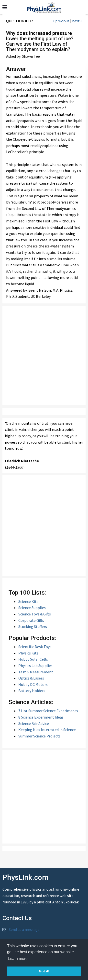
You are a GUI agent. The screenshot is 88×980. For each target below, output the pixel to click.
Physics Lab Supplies (35, 665)
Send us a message (24, 929)
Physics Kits (28, 653)
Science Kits (28, 601)
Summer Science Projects (39, 736)
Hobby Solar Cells (33, 659)
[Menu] (4, 7)
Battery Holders (31, 690)
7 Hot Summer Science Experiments (48, 710)
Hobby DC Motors (33, 684)
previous (62, 20)
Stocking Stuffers (32, 626)
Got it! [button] (44, 971)
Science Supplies (32, 607)
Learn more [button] (18, 958)
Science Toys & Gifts (34, 614)
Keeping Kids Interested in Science (47, 729)
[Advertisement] (44, 356)
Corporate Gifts (31, 620)
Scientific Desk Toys (34, 646)
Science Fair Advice (33, 723)
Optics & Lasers (31, 678)
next (76, 20)
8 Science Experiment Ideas (41, 717)
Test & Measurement (35, 671)
